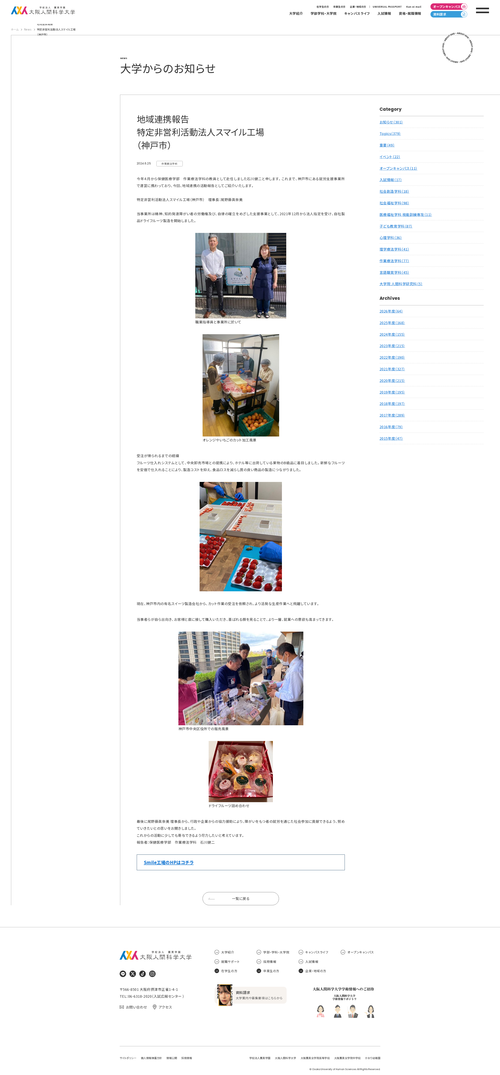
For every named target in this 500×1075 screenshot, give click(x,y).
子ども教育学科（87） (396, 226)
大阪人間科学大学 (285, 1058)
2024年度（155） (392, 334)
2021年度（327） (392, 369)
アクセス (165, 1007)
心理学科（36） (391, 237)
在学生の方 (323, 6)
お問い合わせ (136, 1007)
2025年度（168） (392, 322)
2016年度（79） (391, 426)
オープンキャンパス (447, 6)
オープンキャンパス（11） (398, 168)
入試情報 (311, 961)
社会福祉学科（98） (394, 203)
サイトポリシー (128, 1058)
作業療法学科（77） (394, 260)
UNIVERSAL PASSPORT (387, 6)
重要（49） (387, 145)
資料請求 (439, 14)
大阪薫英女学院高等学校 (315, 1058)
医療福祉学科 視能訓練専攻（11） (406, 214)
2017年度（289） (392, 415)
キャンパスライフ (316, 952)
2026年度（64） (391, 311)
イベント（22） (390, 156)
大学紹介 (227, 952)
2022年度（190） (392, 357)
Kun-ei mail (413, 6)
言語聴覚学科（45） (394, 272)
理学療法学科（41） (394, 249)
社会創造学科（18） (394, 191)
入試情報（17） (391, 179)
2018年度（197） (392, 403)
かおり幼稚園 (372, 1058)
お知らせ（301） (391, 122)
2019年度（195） (392, 392)
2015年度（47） (391, 438)
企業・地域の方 (358, 6)
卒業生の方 (339, 6)
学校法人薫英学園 (260, 1058)
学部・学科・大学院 (276, 952)
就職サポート (230, 961)
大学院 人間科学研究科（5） (401, 283)
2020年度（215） (392, 380)
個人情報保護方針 (151, 1058)
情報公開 (171, 1058)
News (27, 29)
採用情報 (269, 961)
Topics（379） (390, 133)
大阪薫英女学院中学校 (347, 1058)
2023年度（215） (392, 345)
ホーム (15, 29)
